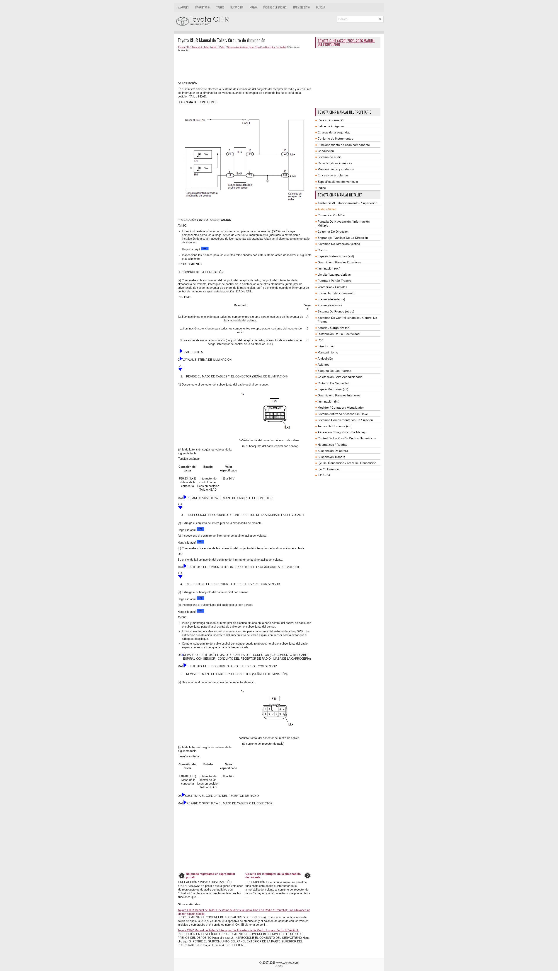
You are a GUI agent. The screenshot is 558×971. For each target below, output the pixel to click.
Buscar (320, 7)
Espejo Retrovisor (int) (333, 389)
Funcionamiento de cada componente (344, 145)
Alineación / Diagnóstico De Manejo (342, 432)
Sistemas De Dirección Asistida (339, 244)
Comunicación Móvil (331, 215)
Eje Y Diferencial (329, 469)
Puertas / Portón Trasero (335, 280)
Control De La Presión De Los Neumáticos (347, 438)
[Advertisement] (245, 67)
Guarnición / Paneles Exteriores (339, 262)
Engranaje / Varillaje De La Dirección (343, 237)
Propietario (202, 7)
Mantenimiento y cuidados (336, 169)
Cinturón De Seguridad (333, 383)
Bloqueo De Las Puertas (334, 370)
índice (322, 187)
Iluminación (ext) (329, 268)
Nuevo (253, 7)
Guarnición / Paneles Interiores (339, 395)
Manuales (183, 7)
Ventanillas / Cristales (332, 287)
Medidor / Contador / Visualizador (341, 407)
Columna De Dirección (333, 231)
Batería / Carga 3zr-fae (333, 327)
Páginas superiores (275, 7)
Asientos (323, 364)
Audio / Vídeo (218, 47)
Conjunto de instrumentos (335, 138)
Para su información (331, 120)
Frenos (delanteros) (331, 299)
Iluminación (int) (329, 401)
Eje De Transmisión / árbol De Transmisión (347, 463)
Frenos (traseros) (330, 305)
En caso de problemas (333, 175)
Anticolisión (325, 358)
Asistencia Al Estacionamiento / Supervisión (347, 203)
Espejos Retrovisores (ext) (336, 256)
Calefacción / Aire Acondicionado (340, 377)
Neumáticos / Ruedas (332, 444)
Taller (220, 7)
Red (320, 340)
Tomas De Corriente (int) (335, 426)
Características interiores (335, 163)
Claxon (322, 250)
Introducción (326, 346)
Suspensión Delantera (333, 450)
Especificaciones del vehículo (338, 181)
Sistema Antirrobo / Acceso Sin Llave (343, 414)
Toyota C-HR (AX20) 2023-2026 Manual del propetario (346, 42)
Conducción (326, 151)
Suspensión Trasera (331, 457)
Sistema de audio (330, 157)
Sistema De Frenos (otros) (336, 311)
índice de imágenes (331, 126)
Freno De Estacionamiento (336, 293)
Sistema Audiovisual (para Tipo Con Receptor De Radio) (256, 47)
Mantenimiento (328, 352)
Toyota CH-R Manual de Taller (193, 47)
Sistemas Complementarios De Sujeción (345, 420)
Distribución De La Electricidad (339, 334)
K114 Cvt (324, 475)
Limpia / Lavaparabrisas (334, 274)
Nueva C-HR (236, 7)
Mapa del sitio (301, 7)
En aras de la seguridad (334, 132)
